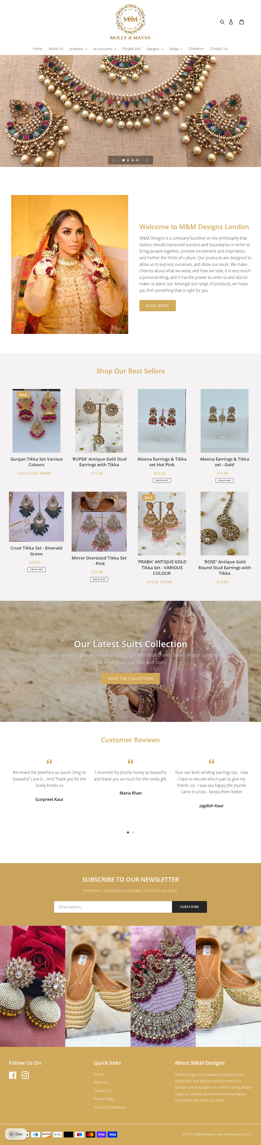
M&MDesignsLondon (208, 1134)
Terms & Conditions (109, 1107)
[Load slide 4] (137, 160)
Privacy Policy (104, 1098)
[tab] (127, 832)
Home (98, 1074)
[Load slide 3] (133, 160)
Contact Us (103, 1090)
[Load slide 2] (128, 160)
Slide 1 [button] (127, 832)
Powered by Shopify (238, 1134)
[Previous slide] (113, 160)
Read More (157, 305)
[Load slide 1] (123, 160)
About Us (101, 1082)
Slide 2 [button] (133, 832)
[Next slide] (147, 160)
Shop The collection (130, 678)
